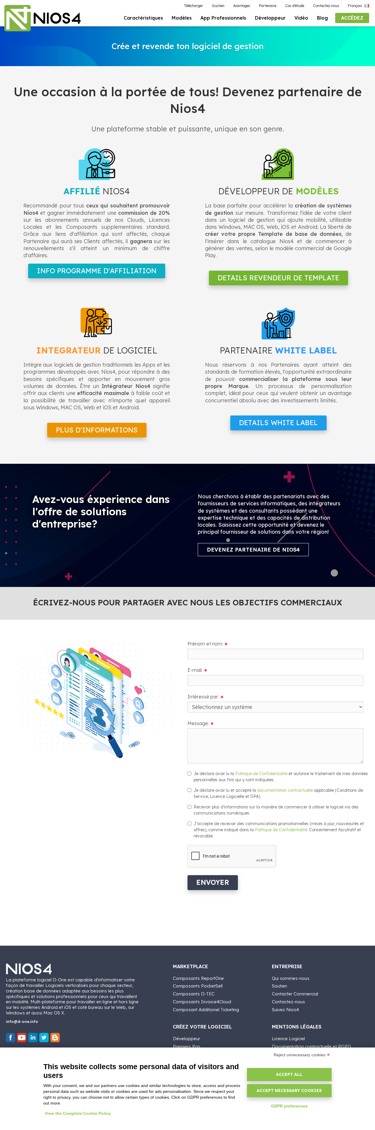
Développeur (186, 1038)
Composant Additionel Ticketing (206, 1009)
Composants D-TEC (193, 994)
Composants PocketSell (198, 986)
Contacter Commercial (295, 994)
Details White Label (278, 422)
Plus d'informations (97, 430)
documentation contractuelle (285, 790)
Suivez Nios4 (285, 1009)
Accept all (289, 1074)
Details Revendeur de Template (278, 278)
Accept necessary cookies (289, 1090)
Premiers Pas (186, 1046)
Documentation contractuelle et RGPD (311, 1046)
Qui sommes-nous (290, 978)
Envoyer (212, 882)
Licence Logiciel (288, 1038)
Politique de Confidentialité (261, 773)
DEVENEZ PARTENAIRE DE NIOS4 (253, 549)
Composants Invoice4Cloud (202, 1001)
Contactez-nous (288, 1001)
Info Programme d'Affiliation (96, 271)
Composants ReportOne (198, 978)
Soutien (279, 986)
